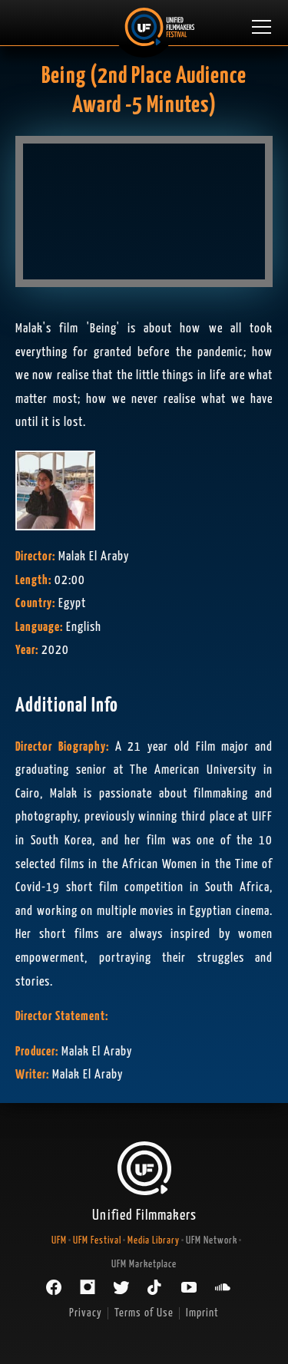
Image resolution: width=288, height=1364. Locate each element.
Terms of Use (144, 1313)
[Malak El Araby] (55, 490)
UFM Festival (97, 1241)
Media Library (153, 1241)
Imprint (202, 1313)
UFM (59, 1241)
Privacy (85, 1313)
